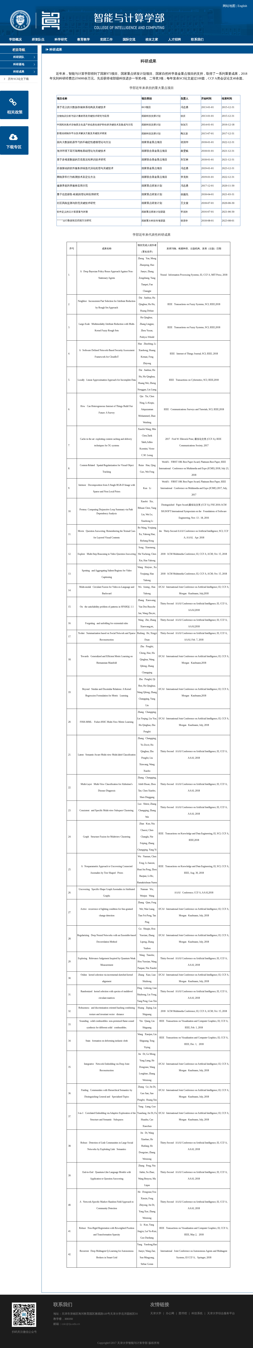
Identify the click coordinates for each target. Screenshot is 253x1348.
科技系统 (197, 1313)
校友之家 (151, 39)
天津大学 (155, 1313)
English (242, 6)
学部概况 (15, 39)
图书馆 (183, 1313)
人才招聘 (174, 39)
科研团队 (18, 57)
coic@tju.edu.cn (71, 1324)
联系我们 (197, 39)
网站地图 (229, 6)
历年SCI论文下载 (18, 78)
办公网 (170, 1313)
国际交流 (129, 39)
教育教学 (83, 39)
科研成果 (18, 71)
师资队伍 (38, 39)
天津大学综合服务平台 (221, 1313)
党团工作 (106, 39)
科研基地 (18, 64)
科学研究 (61, 39)
